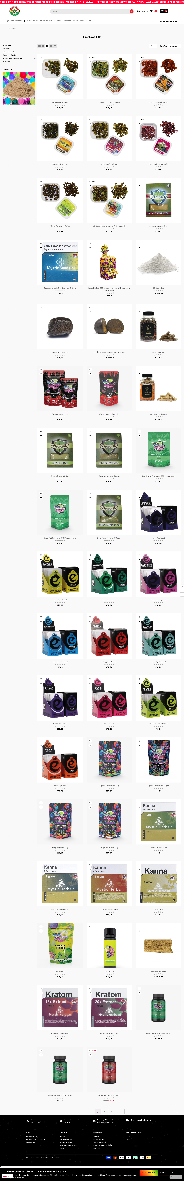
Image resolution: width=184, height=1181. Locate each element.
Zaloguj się (144, 11)
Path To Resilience (54, 1158)
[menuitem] (19, 48)
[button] (164, 11)
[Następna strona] (120, 1111)
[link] (19, 88)
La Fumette (36, 1158)
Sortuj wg (163, 46)
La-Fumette (12, 28)
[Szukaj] (92, 11)
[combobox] (90, 11)
